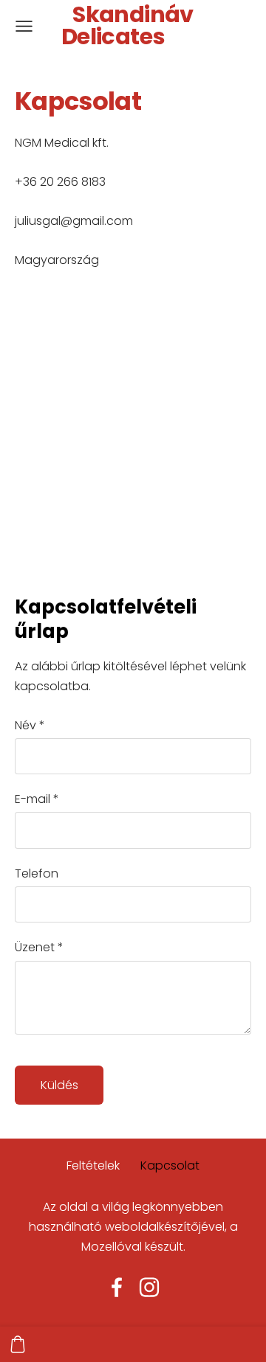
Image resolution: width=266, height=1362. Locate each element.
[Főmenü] (24, 26)
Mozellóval (111, 1246)
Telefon (36, 873)
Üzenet (39, 947)
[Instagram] (149, 1287)
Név (30, 725)
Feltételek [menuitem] (93, 1165)
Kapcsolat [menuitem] (170, 1165)
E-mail (37, 799)
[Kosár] (17, 1344)
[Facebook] (117, 1287)
